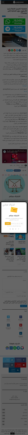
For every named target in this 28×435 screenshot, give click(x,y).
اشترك (7, 223)
